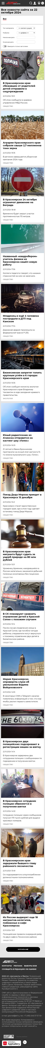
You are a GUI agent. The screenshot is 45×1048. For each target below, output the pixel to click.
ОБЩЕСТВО (8, 106)
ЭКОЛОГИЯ (8, 398)
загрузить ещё (23, 949)
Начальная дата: (9, 37)
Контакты (7, 966)
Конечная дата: (8, 42)
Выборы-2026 (30, 966)
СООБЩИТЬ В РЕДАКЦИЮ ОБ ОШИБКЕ (19, 969)
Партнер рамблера (21, 1036)
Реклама (18, 966)
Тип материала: (8, 28)
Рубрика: (6, 33)
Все (4, 19)
